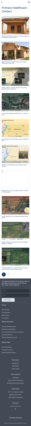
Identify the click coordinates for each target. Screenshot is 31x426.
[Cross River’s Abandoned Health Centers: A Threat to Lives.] (15, 102)
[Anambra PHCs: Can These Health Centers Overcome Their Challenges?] (15, 179)
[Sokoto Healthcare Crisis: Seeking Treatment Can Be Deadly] (15, 205)
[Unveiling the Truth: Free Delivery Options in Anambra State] (15, 128)
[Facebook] (12, 409)
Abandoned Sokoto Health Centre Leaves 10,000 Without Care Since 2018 (14, 62)
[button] (29, 2)
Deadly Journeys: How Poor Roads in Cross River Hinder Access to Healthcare (14, 88)
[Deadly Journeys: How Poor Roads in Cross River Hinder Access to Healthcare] (15, 76)
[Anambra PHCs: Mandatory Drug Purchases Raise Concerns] (15, 154)
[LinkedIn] (10, 409)
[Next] (13, 274)
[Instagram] (20, 409)
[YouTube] (18, 409)
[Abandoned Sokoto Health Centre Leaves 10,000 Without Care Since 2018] (15, 51)
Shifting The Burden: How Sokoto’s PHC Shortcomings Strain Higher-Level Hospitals (15, 36)
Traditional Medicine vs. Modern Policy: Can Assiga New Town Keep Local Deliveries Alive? (14, 268)
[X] (15, 409)
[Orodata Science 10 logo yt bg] (5, 2)
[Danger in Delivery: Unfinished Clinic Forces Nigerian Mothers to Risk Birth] (15, 231)
